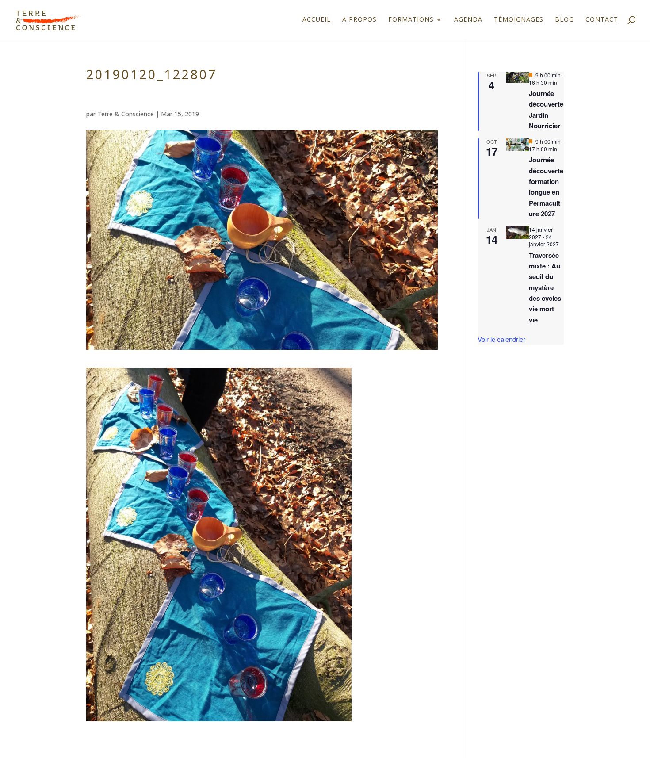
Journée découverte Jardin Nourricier (546, 109)
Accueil (316, 19)
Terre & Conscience (125, 114)
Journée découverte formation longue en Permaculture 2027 (546, 186)
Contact (601, 19)
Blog (564, 19)
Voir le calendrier (501, 339)
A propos (359, 19)
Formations (411, 19)
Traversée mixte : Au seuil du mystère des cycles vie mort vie (545, 287)
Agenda (468, 19)
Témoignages (518, 19)
